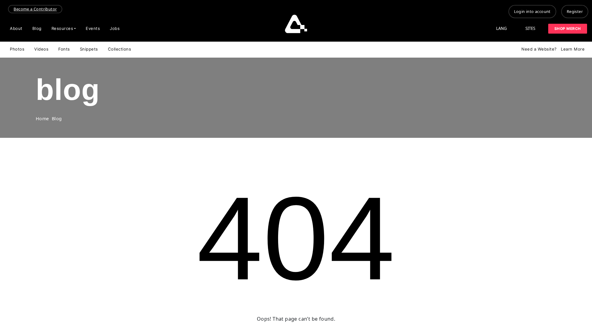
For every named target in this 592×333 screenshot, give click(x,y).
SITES (530, 28)
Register (575, 11)
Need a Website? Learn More (553, 49)
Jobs (115, 28)
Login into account (532, 11)
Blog (37, 28)
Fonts (64, 49)
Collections (119, 49)
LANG (501, 28)
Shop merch (567, 28)
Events (93, 28)
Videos (41, 49)
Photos (17, 49)
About (16, 28)
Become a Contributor (35, 9)
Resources (62, 28)
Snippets (89, 49)
